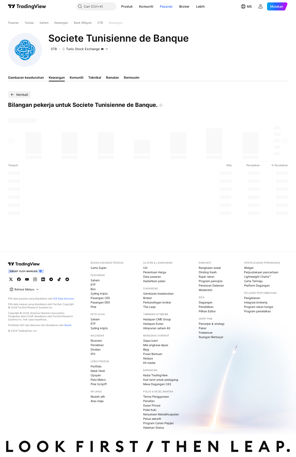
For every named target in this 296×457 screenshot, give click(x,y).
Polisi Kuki (149, 410)
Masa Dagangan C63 (157, 384)
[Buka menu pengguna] (261, 6)
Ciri (145, 267)
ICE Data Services (63, 298)
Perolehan (97, 345)
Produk (127, 6)
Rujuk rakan (206, 276)
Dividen (95, 349)
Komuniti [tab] (76, 77)
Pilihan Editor (207, 311)
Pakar (202, 328)
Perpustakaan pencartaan (261, 272)
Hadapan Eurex (153, 323)
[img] (102, 49)
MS (249, 6)
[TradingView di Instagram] (35, 279)
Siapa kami (150, 340)
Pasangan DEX (100, 302)
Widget (249, 267)
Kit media (149, 362)
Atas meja (97, 401)
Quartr (67, 325)
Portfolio (96, 366)
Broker (184, 6)
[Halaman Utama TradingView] (27, 6)
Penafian (149, 401)
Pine (93, 306)
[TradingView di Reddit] (67, 279)
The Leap (149, 306)
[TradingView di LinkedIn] (43, 279)
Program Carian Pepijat (158, 423)
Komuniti (146, 6)
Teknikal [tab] (94, 77)
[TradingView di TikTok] (59, 279)
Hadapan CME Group (157, 319)
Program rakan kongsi (258, 306)
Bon (93, 289)
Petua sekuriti (152, 418)
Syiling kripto (99, 293)
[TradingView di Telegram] (51, 279)
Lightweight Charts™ (257, 276)
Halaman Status (153, 427)
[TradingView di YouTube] (27, 279)
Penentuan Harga (154, 272)
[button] (136, 6)
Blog (146, 349)
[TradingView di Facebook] (19, 279)
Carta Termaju (253, 281)
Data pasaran (152, 276)
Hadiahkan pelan (154, 281)
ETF (93, 284)
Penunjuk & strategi (211, 323)
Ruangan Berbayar (211, 337)
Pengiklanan (252, 298)
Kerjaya (148, 358)
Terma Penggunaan (156, 396)
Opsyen (96, 375)
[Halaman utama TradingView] (24, 264)
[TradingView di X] (11, 279)
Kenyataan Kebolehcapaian (161, 414)
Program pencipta (211, 281)
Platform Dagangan (257, 285)
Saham (95, 280)
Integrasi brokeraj (255, 302)
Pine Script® (99, 384)
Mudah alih (98, 396)
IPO (93, 354)
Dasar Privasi (151, 405)
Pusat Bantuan (152, 354)
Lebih (200, 6)
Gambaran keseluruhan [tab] (26, 77)
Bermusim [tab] (131, 77)
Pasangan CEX (100, 298)
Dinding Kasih (208, 272)
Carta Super (99, 267)
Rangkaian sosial (210, 267)
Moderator (205, 290)
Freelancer (206, 332)
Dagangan (205, 302)
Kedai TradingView (155, 375)
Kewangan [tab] (57, 77)
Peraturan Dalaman (211, 285)
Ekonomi (96, 340)
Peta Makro (98, 379)
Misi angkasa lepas (155, 345)
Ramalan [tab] (112, 77)
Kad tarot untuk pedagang (160, 379)
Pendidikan (206, 306)
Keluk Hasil (98, 370)
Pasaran (166, 6)
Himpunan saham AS (156, 328)
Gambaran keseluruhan (158, 293)
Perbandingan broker (157, 302)
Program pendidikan (257, 311)
